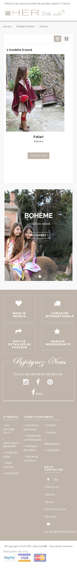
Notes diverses (8, 465)
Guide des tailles (10, 454)
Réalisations (51, 443)
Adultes (51, 432)
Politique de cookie (30, 448)
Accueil (7, 26)
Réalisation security (15, 551)
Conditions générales (31, 427)
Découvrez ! (39, 235)
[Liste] (66, 39)
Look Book (52, 450)
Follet (38, 137)
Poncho (44, 26)
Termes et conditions (31, 458)
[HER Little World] (38, 12)
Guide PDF (12, 473)
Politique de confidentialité (33, 437)
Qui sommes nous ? (8, 429)
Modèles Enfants (25, 26)
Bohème (38, 215)
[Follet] (38, 93)
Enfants (51, 425)
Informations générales (11, 444)
